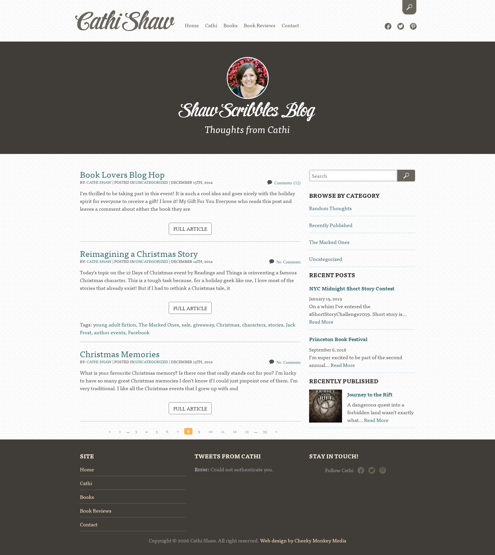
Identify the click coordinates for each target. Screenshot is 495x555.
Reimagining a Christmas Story (139, 253)
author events (109, 332)
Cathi (211, 25)
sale (186, 324)
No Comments (288, 262)
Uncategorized (151, 182)
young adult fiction (114, 324)
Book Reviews (259, 25)
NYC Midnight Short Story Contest (351, 288)
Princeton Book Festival (338, 339)
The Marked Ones (159, 324)
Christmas (227, 324)
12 (235, 431)
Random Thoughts (330, 208)
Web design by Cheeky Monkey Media (303, 540)
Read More (321, 321)
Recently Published (330, 225)
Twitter (400, 26)
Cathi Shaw (125, 22)
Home (192, 25)
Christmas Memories (120, 353)
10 (211, 431)
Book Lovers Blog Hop (122, 174)
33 (265, 431)
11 (223, 431)
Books (230, 25)
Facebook (388, 26)
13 (247, 431)
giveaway (203, 324)
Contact (290, 25)
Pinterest (413, 26)
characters (254, 324)
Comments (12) (287, 183)
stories (275, 324)
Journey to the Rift (369, 394)
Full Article (190, 228)
